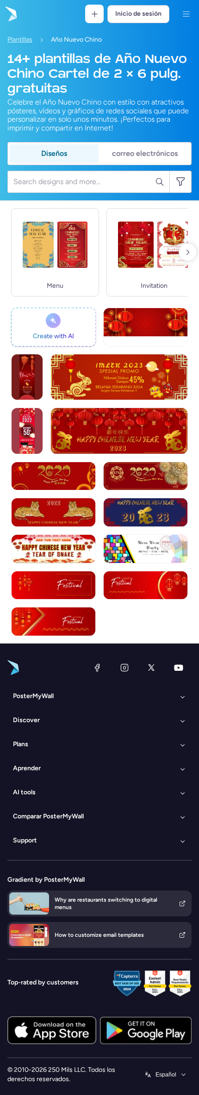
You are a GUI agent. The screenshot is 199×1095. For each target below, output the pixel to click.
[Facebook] (97, 667)
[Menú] (186, 14)
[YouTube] (178, 667)
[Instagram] (124, 667)
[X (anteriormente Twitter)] (151, 667)
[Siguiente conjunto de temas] (188, 252)
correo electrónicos (145, 153)
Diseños (54, 153)
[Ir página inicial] (10, 14)
